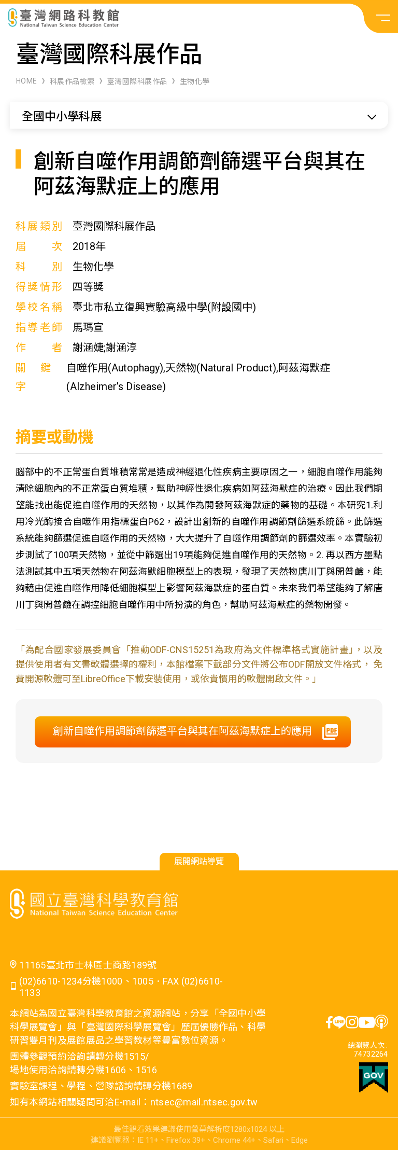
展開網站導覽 (199, 861)
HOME (26, 81)
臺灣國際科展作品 (137, 81)
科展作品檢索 (72, 81)
